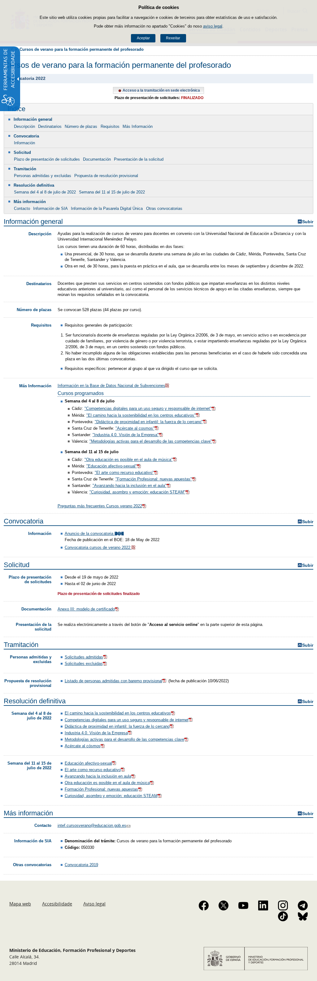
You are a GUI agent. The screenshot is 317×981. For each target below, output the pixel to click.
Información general (33, 119)
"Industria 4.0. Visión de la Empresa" (126, 434)
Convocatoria (26, 136)
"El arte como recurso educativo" (124, 472)
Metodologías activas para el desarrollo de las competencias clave (124, 739)
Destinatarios (50, 126)
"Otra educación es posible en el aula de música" (129, 459)
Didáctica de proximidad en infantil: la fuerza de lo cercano (117, 726)
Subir (307, 221)
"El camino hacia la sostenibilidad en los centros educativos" (141, 415)
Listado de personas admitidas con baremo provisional (113, 681)
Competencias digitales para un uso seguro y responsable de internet (127, 720)
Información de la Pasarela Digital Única (107, 208)
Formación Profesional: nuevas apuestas (101, 789)
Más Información (138, 126)
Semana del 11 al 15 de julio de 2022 (112, 192)
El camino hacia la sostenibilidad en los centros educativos (118, 713)
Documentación (97, 159)
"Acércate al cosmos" (134, 428)
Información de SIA (50, 208)
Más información (30, 201)
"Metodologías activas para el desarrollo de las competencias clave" (150, 441)
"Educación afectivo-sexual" (111, 466)
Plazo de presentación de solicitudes (47, 159)
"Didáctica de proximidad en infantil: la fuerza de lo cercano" (149, 421)
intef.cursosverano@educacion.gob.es (92, 825)
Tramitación (25, 169)
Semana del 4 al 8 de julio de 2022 (45, 192)
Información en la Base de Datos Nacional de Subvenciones (111, 385)
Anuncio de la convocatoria (90, 533)
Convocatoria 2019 (81, 864)
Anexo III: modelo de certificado (86, 609)
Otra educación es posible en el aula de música (107, 782)
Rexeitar (173, 38)
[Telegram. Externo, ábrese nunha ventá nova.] (303, 905)
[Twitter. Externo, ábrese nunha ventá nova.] (223, 905)
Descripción (24, 126)
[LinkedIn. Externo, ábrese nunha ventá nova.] (263, 905)
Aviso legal (94, 904)
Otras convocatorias (164, 208)
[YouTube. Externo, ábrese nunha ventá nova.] (243, 905)
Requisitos (110, 126)
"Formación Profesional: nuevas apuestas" (153, 479)
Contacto (22, 208)
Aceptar (143, 38)
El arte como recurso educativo (93, 769)
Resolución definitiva (34, 185)
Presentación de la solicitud (138, 159)
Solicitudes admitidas (84, 657)
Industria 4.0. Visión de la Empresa (96, 733)
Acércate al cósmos (83, 746)
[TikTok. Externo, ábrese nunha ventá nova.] (283, 916)
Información (24, 143)
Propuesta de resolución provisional (106, 175)
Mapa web (20, 904)
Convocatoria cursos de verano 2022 (98, 547)
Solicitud (22, 152)
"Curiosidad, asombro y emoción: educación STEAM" (137, 492)
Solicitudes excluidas (84, 663)
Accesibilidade (57, 904)
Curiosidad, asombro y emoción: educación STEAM (111, 795)
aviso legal (212, 26)
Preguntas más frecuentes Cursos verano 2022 (100, 506)
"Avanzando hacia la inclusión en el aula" (130, 485)
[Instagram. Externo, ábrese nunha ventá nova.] (283, 905)
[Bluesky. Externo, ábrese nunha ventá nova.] (303, 916)
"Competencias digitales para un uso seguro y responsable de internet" (148, 408)
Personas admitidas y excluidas (42, 175)
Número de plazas (81, 126)
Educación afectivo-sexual (88, 763)
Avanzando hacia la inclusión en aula (98, 776)
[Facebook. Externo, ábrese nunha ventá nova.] (204, 905)
